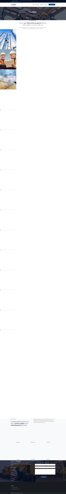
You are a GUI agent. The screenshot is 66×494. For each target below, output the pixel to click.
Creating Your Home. (8, 246)
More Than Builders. (8, 66)
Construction (33, 442)
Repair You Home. (7, 286)
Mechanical (33, 459)
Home (31, 15)
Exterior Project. (7, 266)
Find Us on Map (13, 471)
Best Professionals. (7, 226)
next (64, 31)
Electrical (48, 459)
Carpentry (48, 442)
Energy (17, 459)
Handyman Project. (7, 366)
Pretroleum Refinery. (8, 106)
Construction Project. (8, 126)
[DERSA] (13, 4)
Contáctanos (52, 4)
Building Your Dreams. (8, 46)
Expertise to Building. (8, 86)
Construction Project (8, 382)
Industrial (17, 442)
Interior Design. (7, 206)
